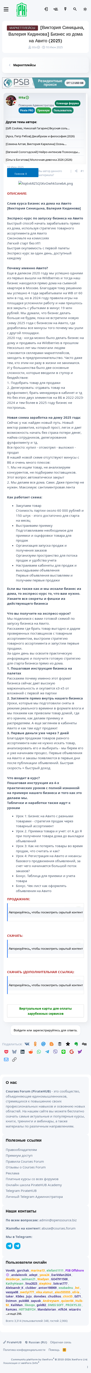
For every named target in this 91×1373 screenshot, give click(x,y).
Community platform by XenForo (49, 1359)
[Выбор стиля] (85, 9)
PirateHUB (14, 1342)
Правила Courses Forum (25, 1161)
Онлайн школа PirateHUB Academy (34, 1185)
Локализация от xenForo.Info (21, 1363)
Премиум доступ (19, 1155)
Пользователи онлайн (26, 1262)
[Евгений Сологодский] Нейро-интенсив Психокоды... (43, 152)
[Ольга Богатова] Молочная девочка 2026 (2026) (39, 160)
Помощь (54, 1350)
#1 (82, 171)
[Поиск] (75, 9)
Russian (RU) (37, 1342)
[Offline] (14, 102)
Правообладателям (21, 1149)
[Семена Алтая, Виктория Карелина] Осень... (36, 144)
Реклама (12, 1173)
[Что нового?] (65, 9)
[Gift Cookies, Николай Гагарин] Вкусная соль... (38, 128)
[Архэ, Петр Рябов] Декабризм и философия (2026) (40, 136)
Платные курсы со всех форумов (32, 1179)
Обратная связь (60, 1342)
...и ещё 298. (14, 1314)
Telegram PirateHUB (21, 1190)
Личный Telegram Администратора (34, 1196)
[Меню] (6, 9)
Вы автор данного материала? (50, 173)
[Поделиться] (76, 171)
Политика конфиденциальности (24, 1350)
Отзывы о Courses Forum (26, 1167)
